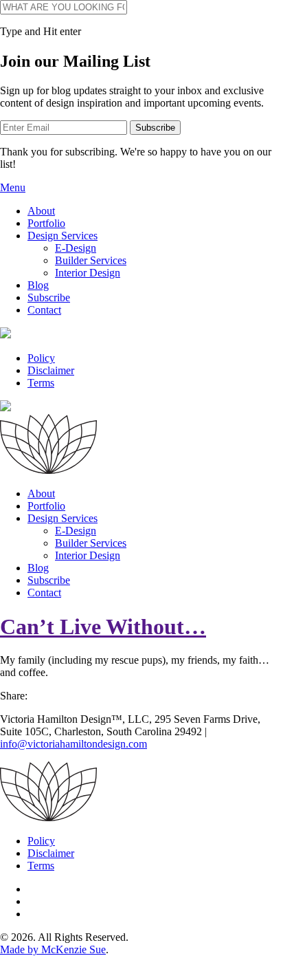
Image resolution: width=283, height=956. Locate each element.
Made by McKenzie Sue (53, 949)
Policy (41, 358)
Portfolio (46, 223)
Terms (40, 383)
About (41, 211)
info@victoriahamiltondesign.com (73, 744)
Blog (38, 285)
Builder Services (90, 260)
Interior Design (87, 273)
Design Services (62, 235)
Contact (44, 310)
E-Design (75, 248)
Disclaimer (50, 370)
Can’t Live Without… (103, 626)
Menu (12, 187)
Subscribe (48, 297)
